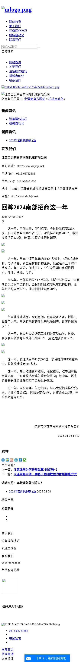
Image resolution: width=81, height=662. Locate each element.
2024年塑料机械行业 (22, 140)
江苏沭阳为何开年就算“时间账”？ (36, 469)
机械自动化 (16, 35)
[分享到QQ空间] (7, 459)
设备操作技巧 (18, 30)
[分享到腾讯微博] (16, 459)
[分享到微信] (24, 459)
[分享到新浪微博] (11, 459)
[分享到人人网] (20, 459)
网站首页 (15, 21)
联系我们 (15, 39)
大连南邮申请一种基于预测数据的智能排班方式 (45, 474)
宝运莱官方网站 (34, 99)
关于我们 (15, 26)
